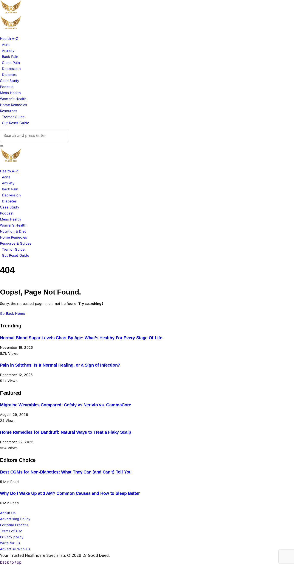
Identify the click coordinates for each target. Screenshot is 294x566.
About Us (7, 513)
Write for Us (10, 543)
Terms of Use (11, 531)
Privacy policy (12, 537)
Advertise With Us (15, 549)
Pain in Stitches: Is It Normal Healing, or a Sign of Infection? (60, 365)
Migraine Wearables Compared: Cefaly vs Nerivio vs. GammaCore (65, 405)
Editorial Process (14, 525)
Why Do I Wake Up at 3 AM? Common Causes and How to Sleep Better (70, 493)
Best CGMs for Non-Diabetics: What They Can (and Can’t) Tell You (66, 472)
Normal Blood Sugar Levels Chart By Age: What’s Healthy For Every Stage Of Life (81, 337)
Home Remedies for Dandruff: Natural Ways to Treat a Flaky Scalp (65, 432)
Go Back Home (12, 313)
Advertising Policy (15, 519)
